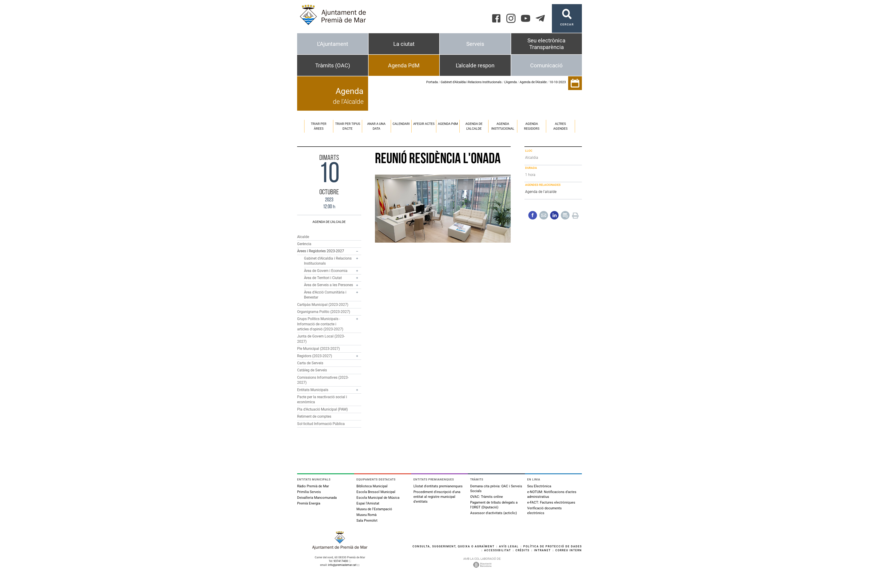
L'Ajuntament (332, 44)
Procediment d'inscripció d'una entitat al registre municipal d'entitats (436, 497)
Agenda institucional (502, 126)
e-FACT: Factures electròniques (551, 502)
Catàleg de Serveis (312, 370)
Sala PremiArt (366, 520)
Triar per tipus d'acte (347, 126)
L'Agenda (510, 82)
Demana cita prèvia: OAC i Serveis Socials (496, 488)
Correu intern (568, 550)
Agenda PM (448, 124)
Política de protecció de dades (552, 546)
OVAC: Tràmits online (486, 497)
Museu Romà (366, 515)
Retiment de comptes (314, 416)
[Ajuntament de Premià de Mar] (340, 548)
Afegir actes (423, 124)
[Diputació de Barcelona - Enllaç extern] (482, 564)
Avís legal (509, 546)
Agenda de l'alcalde (474, 126)
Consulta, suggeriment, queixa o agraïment (453, 546)
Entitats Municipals (312, 390)
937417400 (341, 561)
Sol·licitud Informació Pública (321, 424)
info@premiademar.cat (342, 565)
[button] (329, 251)
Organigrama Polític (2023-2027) (323, 312)
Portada (432, 82)
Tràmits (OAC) (332, 65)
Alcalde (303, 237)
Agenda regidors (531, 126)
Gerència (304, 244)
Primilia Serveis (309, 492)
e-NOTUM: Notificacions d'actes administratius (551, 494)
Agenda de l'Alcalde (533, 82)
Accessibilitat (497, 550)
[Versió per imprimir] (575, 215)
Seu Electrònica (539, 486)
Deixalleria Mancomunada (317, 498)
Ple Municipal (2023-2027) (318, 348)
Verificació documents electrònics (544, 510)
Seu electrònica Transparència (546, 43)
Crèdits (522, 550)
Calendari (401, 124)
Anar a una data (376, 126)
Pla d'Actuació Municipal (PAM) (322, 409)
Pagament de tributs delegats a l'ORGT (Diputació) (494, 504)
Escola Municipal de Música (377, 498)
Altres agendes (560, 126)
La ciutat (404, 44)
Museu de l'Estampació (374, 509)
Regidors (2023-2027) (314, 356)
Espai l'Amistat (367, 503)
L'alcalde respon (475, 65)
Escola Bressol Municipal (375, 492)
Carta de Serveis (310, 363)
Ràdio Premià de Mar (313, 486)
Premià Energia (308, 503)
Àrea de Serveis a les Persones (328, 285)
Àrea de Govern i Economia (325, 271)
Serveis (475, 44)
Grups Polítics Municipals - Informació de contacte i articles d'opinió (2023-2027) (320, 324)
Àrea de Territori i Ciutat (323, 278)
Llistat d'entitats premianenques (438, 486)
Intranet (542, 550)
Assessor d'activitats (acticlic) (493, 513)
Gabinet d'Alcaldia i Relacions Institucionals (471, 82)
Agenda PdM (404, 65)
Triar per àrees (318, 126)
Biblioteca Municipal (372, 486)
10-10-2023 (557, 82)
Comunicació (546, 65)
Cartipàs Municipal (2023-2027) (322, 304)
